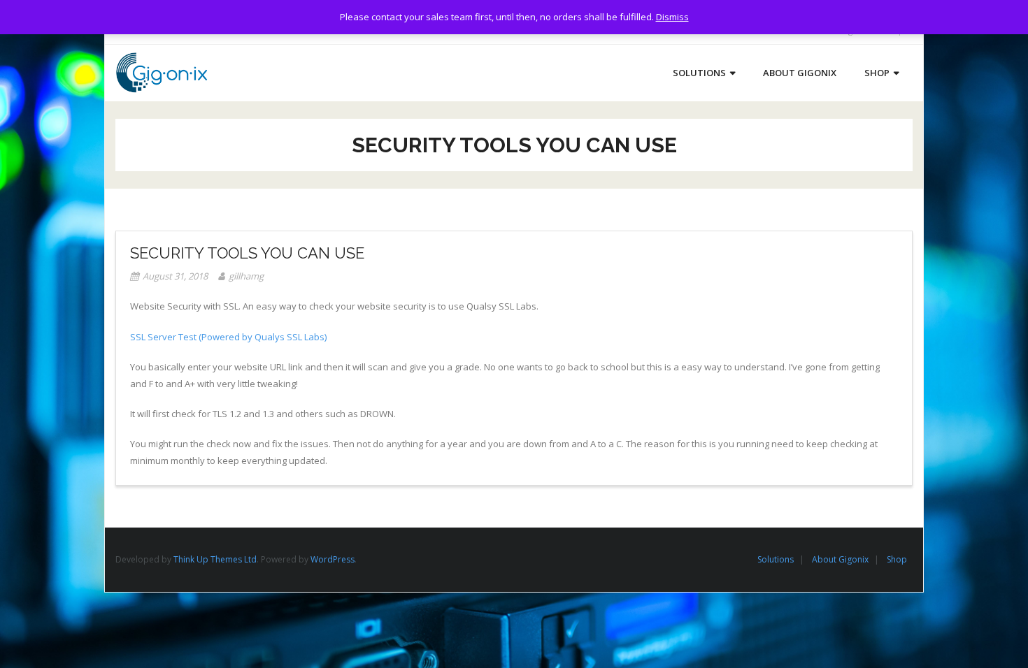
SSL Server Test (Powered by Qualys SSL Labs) (228, 337)
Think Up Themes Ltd (215, 559)
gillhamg (246, 276)
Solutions (775, 559)
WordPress (332, 559)
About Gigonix (840, 559)
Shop (897, 559)
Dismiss (672, 16)
